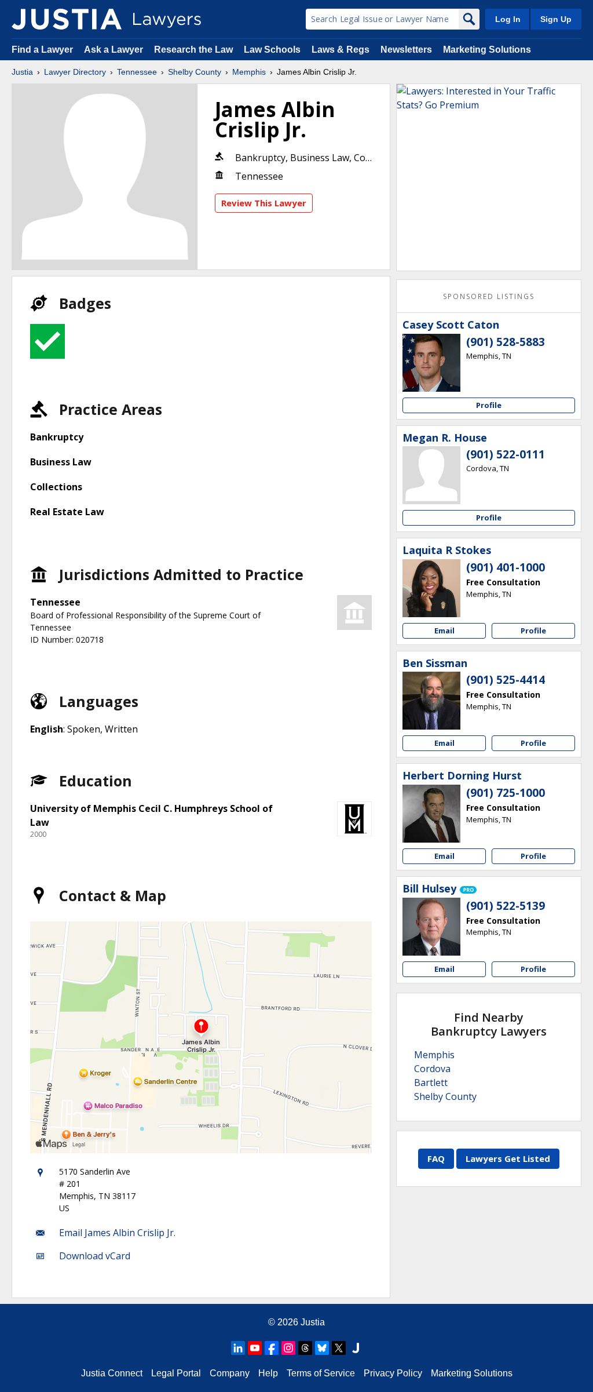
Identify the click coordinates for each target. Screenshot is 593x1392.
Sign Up (556, 19)
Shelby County (194, 71)
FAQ (436, 1158)
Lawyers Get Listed (508, 1158)
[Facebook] (272, 1348)
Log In (508, 19)
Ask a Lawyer (114, 49)
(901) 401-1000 (505, 567)
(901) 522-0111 (505, 454)
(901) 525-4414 (505, 679)
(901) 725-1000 (505, 792)
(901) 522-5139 (505, 905)
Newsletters (406, 49)
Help (268, 1373)
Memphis (249, 71)
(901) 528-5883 (505, 341)
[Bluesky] (322, 1348)
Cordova (432, 1068)
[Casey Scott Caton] (431, 363)
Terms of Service (321, 1373)
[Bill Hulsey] (431, 927)
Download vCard (94, 1255)
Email (444, 630)
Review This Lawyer (263, 203)
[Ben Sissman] (431, 701)
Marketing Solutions (487, 49)
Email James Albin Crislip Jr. (117, 1232)
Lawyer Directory (75, 71)
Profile (489, 405)
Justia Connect (111, 1373)
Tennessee (137, 71)
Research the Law (193, 49)
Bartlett (431, 1082)
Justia (22, 71)
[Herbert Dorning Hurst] (431, 814)
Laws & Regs (340, 49)
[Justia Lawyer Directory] (67, 19)
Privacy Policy (393, 1373)
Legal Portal (176, 1373)
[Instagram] (288, 1348)
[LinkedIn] (238, 1348)
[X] (339, 1348)
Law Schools (272, 49)
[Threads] (305, 1348)
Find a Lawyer (42, 49)
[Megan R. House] (431, 475)
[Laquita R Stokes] (431, 588)
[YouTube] (255, 1348)
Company (230, 1373)
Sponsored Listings (489, 296)
